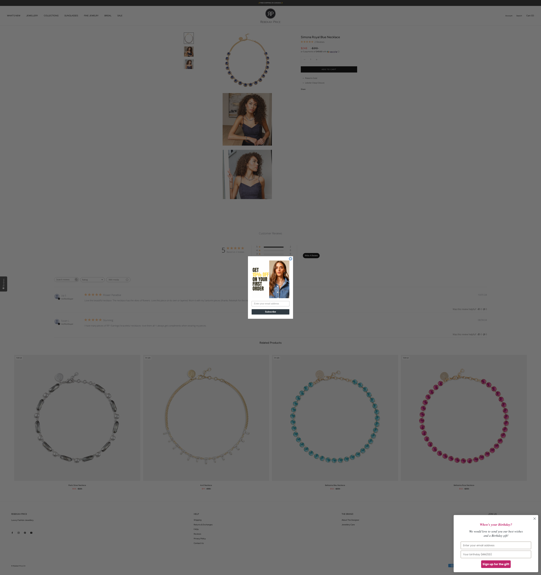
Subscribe (270, 312)
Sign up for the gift (496, 564)
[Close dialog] (290, 258)
